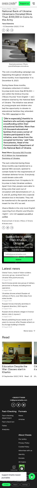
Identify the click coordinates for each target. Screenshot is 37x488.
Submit (18, 259)
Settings (25, 484)
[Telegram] (11, 30)
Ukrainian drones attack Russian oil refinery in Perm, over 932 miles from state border (17, 296)
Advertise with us (25, 450)
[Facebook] (3, 30)
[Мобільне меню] (33, 3)
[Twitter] (7, 30)
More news (28, 331)
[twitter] (18, 405)
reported (14, 114)
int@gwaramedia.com (18, 400)
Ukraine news (7, 223)
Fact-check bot (8, 422)
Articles (21, 419)
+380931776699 (18, 397)
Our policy (22, 439)
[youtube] (24, 405)
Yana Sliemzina (8, 23)
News (15, 8)
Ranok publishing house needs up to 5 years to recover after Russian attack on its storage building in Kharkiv (18, 322)
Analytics (5, 429)
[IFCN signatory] (22, 468)
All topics (22, 462)
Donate (21, 458)
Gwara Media (6, 8)
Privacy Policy (23, 443)
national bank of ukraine (11, 221)
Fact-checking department (7, 417)
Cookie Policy (23, 446)
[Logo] (9, 3)
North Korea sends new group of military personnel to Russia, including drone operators (18, 285)
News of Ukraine (27, 221)
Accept (6, 484)
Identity (21, 454)
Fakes (4, 425)
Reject (15, 484)
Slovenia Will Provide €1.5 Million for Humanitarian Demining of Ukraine (16, 155)
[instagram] (13, 405)
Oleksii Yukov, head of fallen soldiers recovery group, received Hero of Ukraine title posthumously (16, 275)
